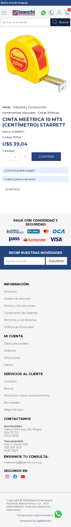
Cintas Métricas (48, 112)
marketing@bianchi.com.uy (23, 462)
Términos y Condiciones (20, 320)
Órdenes (10, 350)
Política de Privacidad (18, 327)
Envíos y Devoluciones (19, 305)
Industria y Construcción (30, 107)
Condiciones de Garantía (20, 312)
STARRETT (18, 131)
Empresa (10, 291)
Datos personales (16, 343)
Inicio (6, 107)
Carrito (8, 364)
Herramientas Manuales (19, 112)
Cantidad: (8, 150)
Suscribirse (56, 261)
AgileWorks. (44, 520)
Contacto (10, 381)
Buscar (64, 22)
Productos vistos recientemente (26, 395)
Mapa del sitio (13, 409)
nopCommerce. (43, 515)
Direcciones (12, 357)
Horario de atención (17, 298)
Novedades (12, 402)
